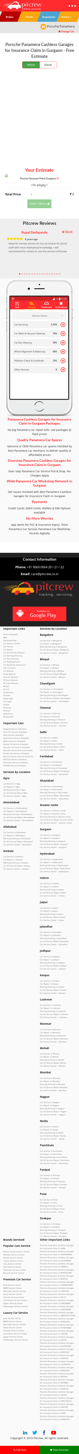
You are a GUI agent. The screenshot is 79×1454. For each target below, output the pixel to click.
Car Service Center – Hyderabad (54, 871)
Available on (43, 613)
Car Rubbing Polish (11, 661)
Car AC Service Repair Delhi (52, 747)
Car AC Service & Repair (14, 652)
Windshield (8, 716)
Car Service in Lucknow (50, 1005)
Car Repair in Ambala (13, 859)
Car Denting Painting (12, 655)
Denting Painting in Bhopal (52, 671)
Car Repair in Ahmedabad (15, 811)
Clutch (6, 689)
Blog (5, 637)
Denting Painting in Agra (14, 789)
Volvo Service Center (12, 1294)
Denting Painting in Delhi (51, 743)
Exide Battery (9, 674)
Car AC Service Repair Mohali (53, 1062)
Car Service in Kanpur (49, 980)
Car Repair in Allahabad (14, 835)
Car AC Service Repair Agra (15, 792)
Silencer (7, 710)
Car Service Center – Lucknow (53, 1017)
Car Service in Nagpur (50, 1102)
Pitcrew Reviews (39, 223)
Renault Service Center (13, 1273)
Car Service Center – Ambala (16, 868)
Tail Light (7, 701)
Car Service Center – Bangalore (54, 652)
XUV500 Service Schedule (14, 765)
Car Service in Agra (11, 783)
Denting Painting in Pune (51, 1205)
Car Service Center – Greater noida (56, 822)
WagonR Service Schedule (14, 729)
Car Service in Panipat (50, 1175)
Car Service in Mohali (49, 1053)
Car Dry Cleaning (10, 658)
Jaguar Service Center (13, 1303)
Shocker (6, 695)
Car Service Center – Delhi (52, 750)
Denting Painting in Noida (51, 1132)
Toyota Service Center (13, 1260)
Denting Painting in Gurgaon (53, 841)
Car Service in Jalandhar (51, 932)
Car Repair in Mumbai (50, 1081)
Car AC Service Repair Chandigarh (55, 698)
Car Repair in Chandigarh (51, 692)
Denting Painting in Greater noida (55, 816)
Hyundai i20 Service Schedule (16, 747)
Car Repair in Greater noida (52, 813)
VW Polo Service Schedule (15, 759)
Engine (6, 704)
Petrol (31, 65)
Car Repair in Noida (49, 1129)
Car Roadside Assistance (14, 664)
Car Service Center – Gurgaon (53, 847)
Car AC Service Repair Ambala (16, 865)
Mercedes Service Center (14, 1291)
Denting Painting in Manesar (53, 1035)
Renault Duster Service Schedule (18, 756)
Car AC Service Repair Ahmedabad (18, 817)
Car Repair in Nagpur (49, 1105)
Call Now (21, 1450)
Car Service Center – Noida (52, 1138)
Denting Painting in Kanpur (52, 987)
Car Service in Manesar (50, 1029)
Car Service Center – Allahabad (17, 844)
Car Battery (8, 671)
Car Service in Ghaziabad (51, 786)
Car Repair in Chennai (50, 716)
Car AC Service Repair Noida (53, 1135)
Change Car (67, 31)
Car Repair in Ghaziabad (51, 789)
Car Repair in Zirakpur (50, 1227)
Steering (7, 707)
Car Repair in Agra (11, 786)
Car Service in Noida (49, 1126)
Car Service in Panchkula (51, 1151)
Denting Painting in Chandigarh (54, 695)
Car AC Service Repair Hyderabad (55, 868)
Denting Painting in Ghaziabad (54, 792)
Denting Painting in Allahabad (16, 838)
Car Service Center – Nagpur (53, 1114)
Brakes (6, 686)
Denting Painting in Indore (52, 889)
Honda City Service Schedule (16, 753)
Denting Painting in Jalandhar (53, 938)
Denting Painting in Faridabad (53, 768)
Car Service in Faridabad (51, 762)
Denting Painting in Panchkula (53, 1157)
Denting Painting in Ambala (15, 862)
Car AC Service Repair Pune (52, 1208)
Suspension (8, 692)
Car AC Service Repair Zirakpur (54, 1233)
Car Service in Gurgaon (50, 835)
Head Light (8, 698)
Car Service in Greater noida (53, 810)
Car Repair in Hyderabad (51, 862)
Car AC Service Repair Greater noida (56, 819)
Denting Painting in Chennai (52, 719)
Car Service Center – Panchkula (54, 1163)
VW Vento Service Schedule (15, 762)
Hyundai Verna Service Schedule (18, 750)
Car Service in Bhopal (49, 664)
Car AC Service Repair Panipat (53, 1184)
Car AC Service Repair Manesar (54, 1038)
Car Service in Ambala (13, 856)
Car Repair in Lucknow (50, 1008)
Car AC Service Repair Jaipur (52, 917)
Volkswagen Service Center (15, 1306)
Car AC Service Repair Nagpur (53, 1111)
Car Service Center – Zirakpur (53, 1236)
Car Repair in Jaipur (49, 911)
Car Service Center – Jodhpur (53, 968)
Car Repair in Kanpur (49, 983)
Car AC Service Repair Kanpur (53, 990)
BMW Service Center (12, 1288)
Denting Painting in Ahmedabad (17, 814)
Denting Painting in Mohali (52, 1059)
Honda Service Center (13, 1257)
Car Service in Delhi (49, 737)
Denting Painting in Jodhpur (52, 962)
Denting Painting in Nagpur (52, 1108)
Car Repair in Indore (49, 886)
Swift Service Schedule (13, 735)
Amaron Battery (10, 677)
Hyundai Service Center (14, 1254)
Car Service (8, 646)
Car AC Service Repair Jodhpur (53, 965)
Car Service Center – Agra (14, 796)
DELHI (68, 232)
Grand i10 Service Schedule (15, 744)
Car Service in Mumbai (50, 1078)
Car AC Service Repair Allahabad (18, 841)
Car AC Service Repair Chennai (53, 722)
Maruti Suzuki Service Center (16, 1251)
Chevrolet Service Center (14, 1270)
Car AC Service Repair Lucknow (54, 1014)
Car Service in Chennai (50, 713)
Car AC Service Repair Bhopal (53, 674)
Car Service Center (11, 643)
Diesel (48, 65)
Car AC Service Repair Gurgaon (54, 844)
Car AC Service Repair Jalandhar (54, 941)
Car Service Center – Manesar (53, 1041)
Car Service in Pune (49, 1199)
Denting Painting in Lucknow (53, 1011)
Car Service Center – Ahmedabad (18, 820)
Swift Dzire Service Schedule (16, 738)
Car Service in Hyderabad (51, 859)
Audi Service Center (12, 1285)
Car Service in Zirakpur (50, 1224)
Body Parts (8, 713)
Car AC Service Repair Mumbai (53, 1087)
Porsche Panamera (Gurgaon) (38, 178)
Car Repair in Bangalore (51, 643)
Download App (9, 640)
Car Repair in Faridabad (51, 765)
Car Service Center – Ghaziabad (54, 798)
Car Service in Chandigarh (51, 689)
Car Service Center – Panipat (53, 1187)
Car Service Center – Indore (52, 895)
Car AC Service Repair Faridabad (54, 771)
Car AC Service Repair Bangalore (54, 649)
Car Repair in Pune (48, 1202)
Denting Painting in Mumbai (52, 1084)
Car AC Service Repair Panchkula (54, 1160)
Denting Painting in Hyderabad (54, 865)
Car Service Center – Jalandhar (54, 944)
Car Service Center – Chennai (53, 725)
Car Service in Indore (49, 883)
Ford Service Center (12, 1266)
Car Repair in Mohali (49, 1056)
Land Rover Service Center (15, 1300)
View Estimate (60, 1450)
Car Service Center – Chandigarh (54, 701)
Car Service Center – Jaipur (52, 920)
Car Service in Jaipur (49, 908)
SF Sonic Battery (10, 680)
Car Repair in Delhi (48, 740)
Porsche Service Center (13, 1297)
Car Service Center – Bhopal (52, 677)
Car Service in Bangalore (51, 640)
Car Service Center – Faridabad (54, 774)
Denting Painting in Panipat (52, 1181)
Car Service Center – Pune (51, 1212)
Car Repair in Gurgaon (50, 838)
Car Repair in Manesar (50, 1032)
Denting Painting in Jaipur (51, 914)
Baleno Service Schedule (14, 741)
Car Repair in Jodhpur (49, 959)
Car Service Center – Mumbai (53, 1090)
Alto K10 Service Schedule (15, 732)
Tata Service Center (12, 1263)
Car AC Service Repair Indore (53, 892)
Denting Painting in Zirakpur (53, 1230)
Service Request (10, 634)
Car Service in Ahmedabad (15, 808)
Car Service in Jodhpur (50, 956)
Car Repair (8, 649)
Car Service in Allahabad (14, 832)
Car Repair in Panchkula (51, 1154)
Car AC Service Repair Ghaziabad (55, 795)
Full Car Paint (9, 668)
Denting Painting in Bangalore (53, 646)
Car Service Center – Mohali (52, 1066)
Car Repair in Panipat (49, 1178)
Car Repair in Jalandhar (50, 935)
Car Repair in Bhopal (49, 668)
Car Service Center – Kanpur (52, 993)
